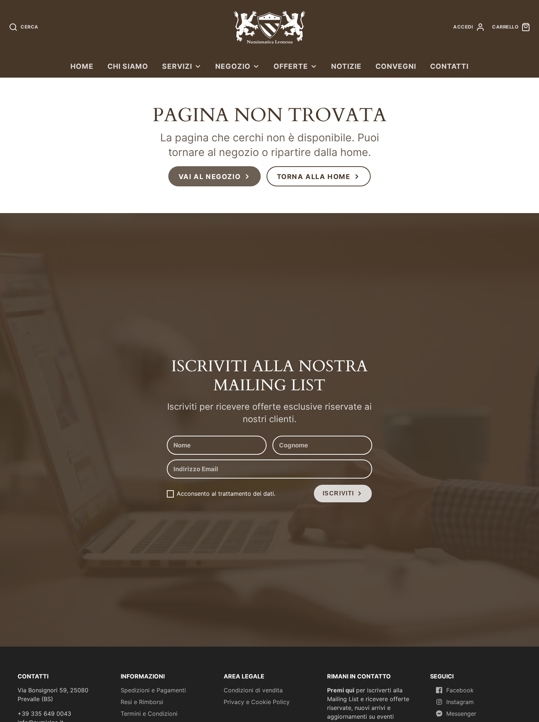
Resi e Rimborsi (142, 702)
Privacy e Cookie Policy (257, 702)
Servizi (177, 66)
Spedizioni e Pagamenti (153, 690)
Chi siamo (127, 66)
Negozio (232, 66)
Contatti (449, 66)
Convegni (395, 66)
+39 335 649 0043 (44, 713)
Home (82, 66)
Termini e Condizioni (149, 713)
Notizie (346, 66)
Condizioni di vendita (253, 690)
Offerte (291, 66)
